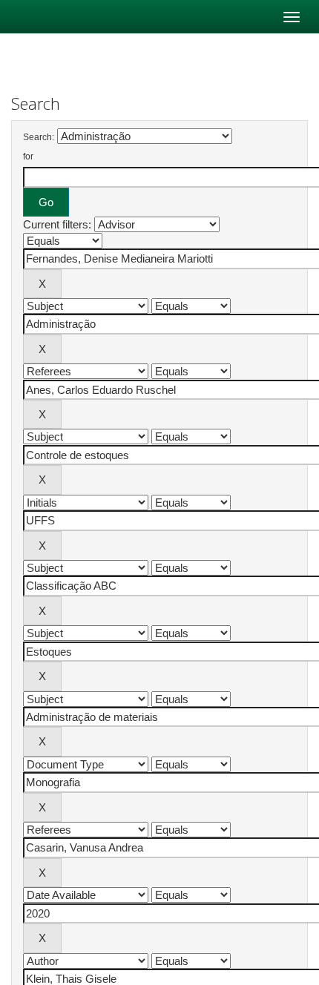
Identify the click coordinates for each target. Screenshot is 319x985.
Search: (38, 137)
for (28, 156)
